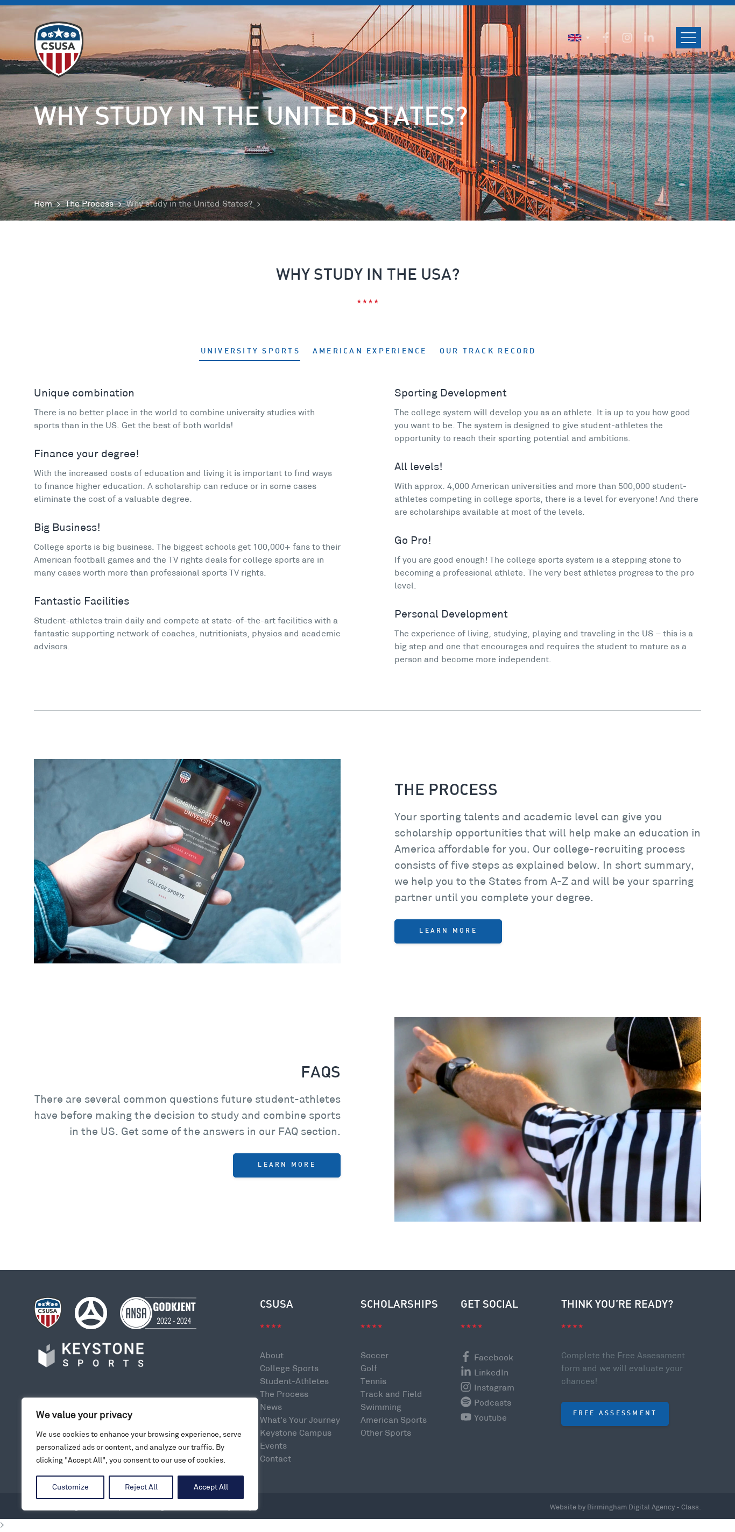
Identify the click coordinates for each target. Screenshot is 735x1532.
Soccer (374, 1356)
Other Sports (386, 1433)
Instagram (494, 1388)
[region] (140, 1454)
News (271, 1407)
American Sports (394, 1420)
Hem (43, 204)
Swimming (381, 1407)
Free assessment (615, 1413)
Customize (70, 1487)
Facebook (493, 1358)
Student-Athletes (294, 1382)
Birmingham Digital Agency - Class (643, 1507)
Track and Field (391, 1395)
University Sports (250, 351)
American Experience (370, 351)
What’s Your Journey (300, 1420)
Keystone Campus (295, 1433)
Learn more (448, 931)
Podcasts (492, 1403)
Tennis (373, 1382)
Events (273, 1446)
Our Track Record (488, 351)
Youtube (490, 1418)
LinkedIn (491, 1373)
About (272, 1356)
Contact (275, 1459)
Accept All (211, 1487)
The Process (89, 204)
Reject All (141, 1487)
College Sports (289, 1369)
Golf (369, 1369)
